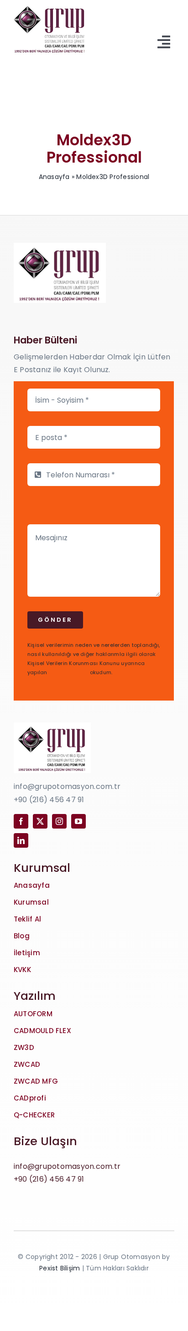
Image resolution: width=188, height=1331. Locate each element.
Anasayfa (54, 176)
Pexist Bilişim (59, 1268)
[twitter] (40, 821)
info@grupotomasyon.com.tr (67, 1166)
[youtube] (78, 821)
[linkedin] (21, 840)
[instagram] (59, 821)
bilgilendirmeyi (69, 672)
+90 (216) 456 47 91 (49, 1179)
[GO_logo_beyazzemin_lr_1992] (50, 5)
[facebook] (21, 821)
